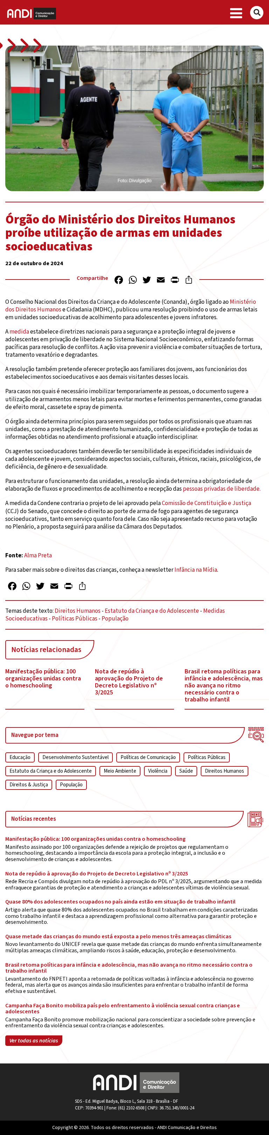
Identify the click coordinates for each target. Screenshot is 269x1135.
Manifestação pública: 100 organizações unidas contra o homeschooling (43, 678)
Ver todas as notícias (33, 1041)
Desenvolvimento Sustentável (75, 757)
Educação (19, 757)
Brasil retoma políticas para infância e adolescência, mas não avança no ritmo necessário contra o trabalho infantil (224, 685)
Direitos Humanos (78, 611)
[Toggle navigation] (236, 14)
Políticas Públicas (74, 618)
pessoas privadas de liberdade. (222, 489)
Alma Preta (38, 555)
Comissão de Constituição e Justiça (206, 503)
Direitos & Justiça (28, 784)
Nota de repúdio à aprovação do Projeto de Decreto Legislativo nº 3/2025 (129, 682)
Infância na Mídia (195, 570)
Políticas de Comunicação (148, 757)
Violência (157, 771)
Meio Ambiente (120, 771)
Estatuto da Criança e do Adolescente (152, 611)
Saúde (186, 771)
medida (19, 332)
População (115, 618)
